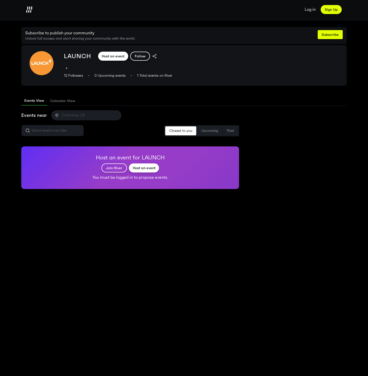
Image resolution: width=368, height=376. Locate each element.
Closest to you (180, 131)
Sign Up (331, 9)
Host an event (113, 56)
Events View (34, 100)
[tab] (34, 101)
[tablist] (184, 101)
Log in (310, 9)
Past (230, 131)
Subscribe (330, 34)
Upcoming (209, 131)
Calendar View (62, 101)
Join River (114, 168)
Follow (140, 56)
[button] (52, 130)
